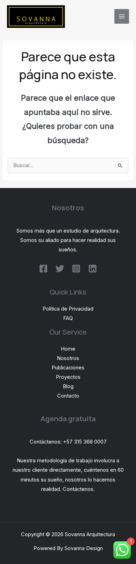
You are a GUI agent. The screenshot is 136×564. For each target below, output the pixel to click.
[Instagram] (76, 268)
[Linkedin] (92, 268)
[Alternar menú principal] (121, 16)
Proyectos (68, 377)
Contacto (68, 396)
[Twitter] (59, 268)
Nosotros (68, 358)
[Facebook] (43, 268)
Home (68, 349)
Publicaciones (68, 368)
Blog (68, 386)
